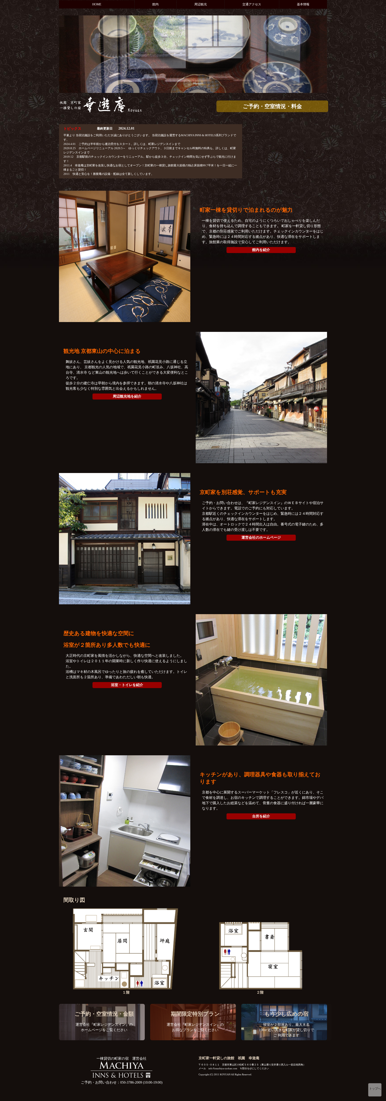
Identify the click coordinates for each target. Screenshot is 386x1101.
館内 (155, 4)
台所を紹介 (261, 816)
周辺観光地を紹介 (127, 396)
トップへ (375, 1088)
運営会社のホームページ (261, 537)
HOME (96, 4)
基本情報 (303, 4)
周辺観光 (200, 4)
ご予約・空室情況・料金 (272, 106)
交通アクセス (251, 4)
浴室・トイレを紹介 (127, 685)
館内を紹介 (261, 250)
